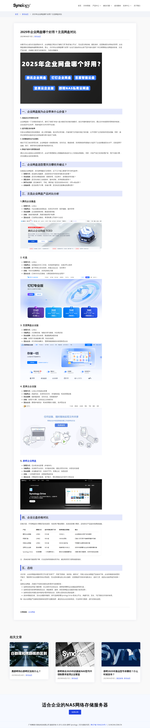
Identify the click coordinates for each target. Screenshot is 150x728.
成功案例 (117, 5)
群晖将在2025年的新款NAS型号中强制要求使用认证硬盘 (75, 673)
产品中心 (96, 5)
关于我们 (137, 5)
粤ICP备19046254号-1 (99, 725)
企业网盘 (31, 612)
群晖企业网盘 (29, 460)
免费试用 (75, 712)
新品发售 (120, 678)
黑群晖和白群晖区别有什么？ (26, 671)
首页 (79, 5)
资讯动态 (25, 14)
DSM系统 (86, 5)
